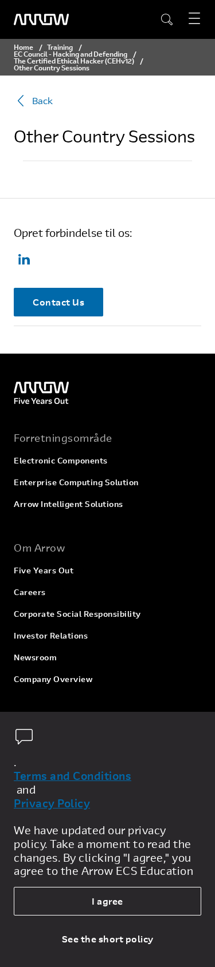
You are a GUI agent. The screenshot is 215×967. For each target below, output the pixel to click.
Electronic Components (61, 460)
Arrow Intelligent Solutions (68, 503)
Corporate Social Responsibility (77, 613)
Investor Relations (51, 635)
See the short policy (108, 939)
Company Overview (53, 678)
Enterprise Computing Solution (76, 482)
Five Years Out (43, 570)
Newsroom (35, 657)
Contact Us (58, 302)
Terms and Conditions (72, 776)
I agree (107, 901)
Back (42, 100)
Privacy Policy (52, 803)
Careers (30, 591)
